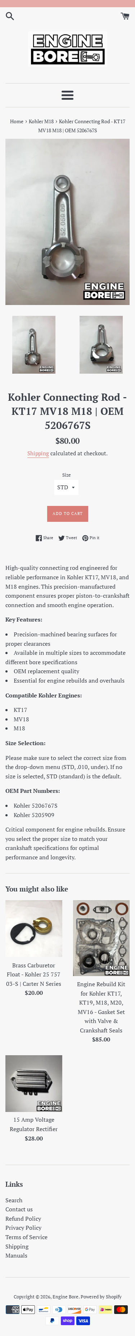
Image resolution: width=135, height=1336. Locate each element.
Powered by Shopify (101, 1297)
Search (13, 1200)
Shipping (38, 453)
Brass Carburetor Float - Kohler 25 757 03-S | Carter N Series (33, 974)
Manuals (16, 1255)
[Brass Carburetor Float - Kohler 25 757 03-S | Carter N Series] (33, 928)
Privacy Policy (23, 1228)
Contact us (19, 1209)
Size (66, 475)
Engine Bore (65, 1297)
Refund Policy (23, 1219)
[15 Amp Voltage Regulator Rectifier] (33, 1083)
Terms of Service (26, 1237)
